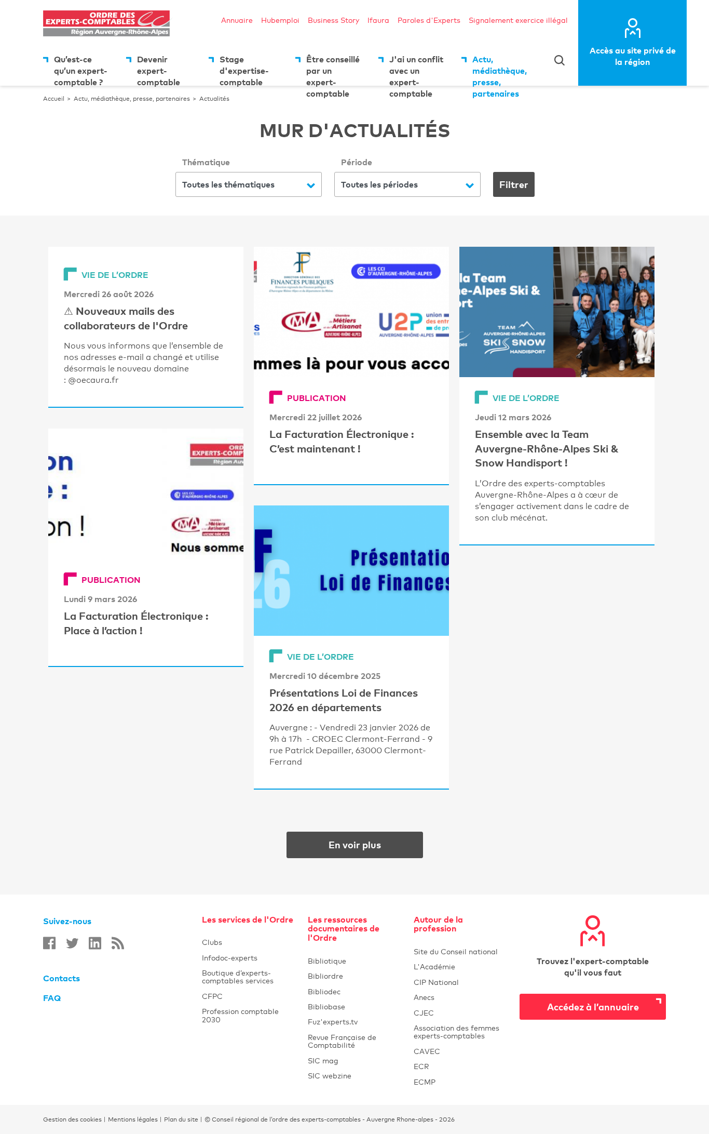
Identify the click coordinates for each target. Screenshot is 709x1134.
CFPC (212, 996)
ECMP (460, 1081)
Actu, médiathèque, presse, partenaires (499, 70)
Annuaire (237, 20)
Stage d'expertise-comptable (244, 70)
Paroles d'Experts (429, 20)
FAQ (52, 998)
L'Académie (460, 966)
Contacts (61, 978)
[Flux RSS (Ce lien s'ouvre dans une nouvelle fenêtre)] (118, 943)
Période (356, 162)
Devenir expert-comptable (158, 70)
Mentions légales (133, 1119)
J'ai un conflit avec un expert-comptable (416, 70)
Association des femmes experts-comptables (456, 1031)
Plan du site (181, 1119)
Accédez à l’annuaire (593, 1006)
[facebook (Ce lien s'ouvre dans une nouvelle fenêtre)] (49, 943)
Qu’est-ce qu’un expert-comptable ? (80, 70)
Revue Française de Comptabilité (354, 1041)
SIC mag (323, 1060)
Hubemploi (280, 20)
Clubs (248, 942)
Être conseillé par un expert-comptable (333, 70)
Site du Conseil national (456, 951)
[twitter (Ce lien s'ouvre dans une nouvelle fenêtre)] (72, 943)
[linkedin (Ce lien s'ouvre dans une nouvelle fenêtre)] (95, 943)
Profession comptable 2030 (240, 1015)
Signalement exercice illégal (518, 20)
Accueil (53, 98)
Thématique (206, 162)
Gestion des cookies (72, 1119)
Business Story (333, 20)
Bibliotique (354, 960)
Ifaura (378, 20)
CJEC (460, 1012)
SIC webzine (329, 1075)
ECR (421, 1066)
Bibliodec (354, 991)
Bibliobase (354, 1006)
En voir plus (376, 844)
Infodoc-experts (248, 957)
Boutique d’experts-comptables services (238, 976)
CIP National (460, 982)
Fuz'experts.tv (354, 1021)
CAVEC (427, 1051)
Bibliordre (354, 975)
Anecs (460, 997)
